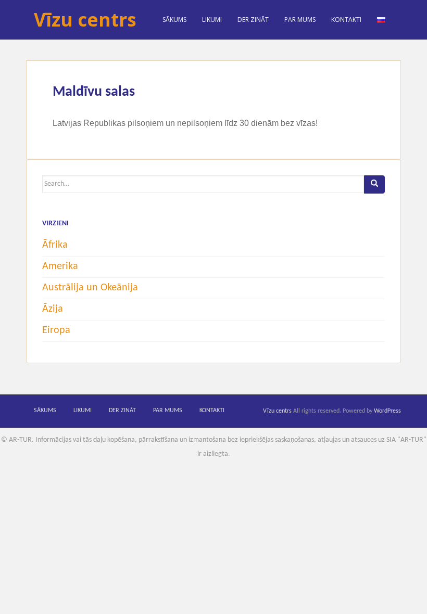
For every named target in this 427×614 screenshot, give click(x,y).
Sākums (174, 19)
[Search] (374, 184)
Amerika (60, 266)
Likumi (212, 19)
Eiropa (56, 330)
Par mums (300, 19)
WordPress (387, 411)
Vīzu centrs (85, 19)
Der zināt (253, 19)
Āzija (52, 309)
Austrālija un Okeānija (90, 288)
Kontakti (346, 19)
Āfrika (55, 245)
